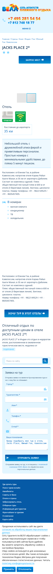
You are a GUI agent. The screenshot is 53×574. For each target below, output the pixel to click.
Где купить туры (10, 484)
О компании (8, 516)
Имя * (14, 405)
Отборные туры (9, 505)
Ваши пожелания (14, 437)
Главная (5, 39)
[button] (48, 68)
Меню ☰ (26, 28)
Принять (9, 569)
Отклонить (25, 569)
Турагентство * (13, 394)
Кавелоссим (12, 42)
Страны (14, 39)
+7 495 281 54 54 (24, 18)
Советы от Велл (9, 495)
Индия (27, 39)
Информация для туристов (14, 509)
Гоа (33, 39)
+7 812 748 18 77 (21, 22)
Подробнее (8, 349)
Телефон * (16, 416)
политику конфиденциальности (18, 563)
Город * (9, 384)
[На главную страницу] (26, 9)
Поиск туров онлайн (11, 488)
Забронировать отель (12, 502)
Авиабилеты (8, 491)
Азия (21, 39)
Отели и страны (9, 498)
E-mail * (15, 426)
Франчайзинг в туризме (13, 512)
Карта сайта (8, 519)
